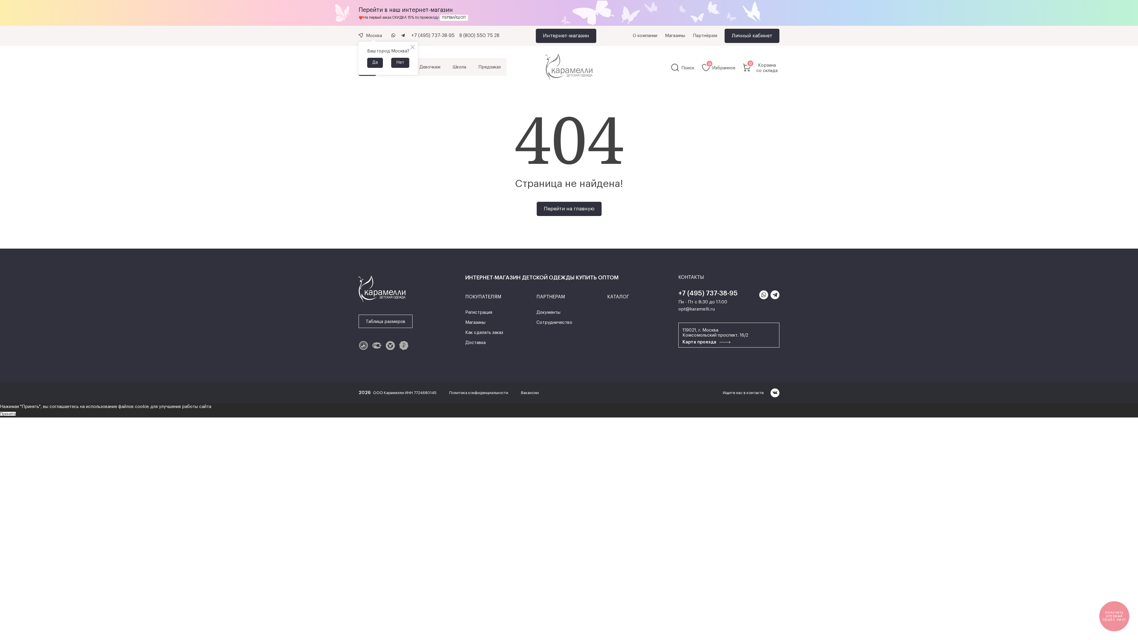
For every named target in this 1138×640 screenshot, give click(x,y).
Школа (459, 67)
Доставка (475, 342)
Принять (8, 414)
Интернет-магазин (566, 35)
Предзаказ (489, 67)
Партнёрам (705, 35)
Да (375, 62)
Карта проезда (700, 342)
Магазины (675, 35)
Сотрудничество (554, 322)
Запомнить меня (525, 237)
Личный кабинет (752, 35)
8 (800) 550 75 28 (479, 35)
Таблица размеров (385, 321)
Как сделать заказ (484, 332)
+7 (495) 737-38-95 (433, 35)
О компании (645, 35)
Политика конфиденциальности (479, 393)
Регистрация (478, 312)
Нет (400, 62)
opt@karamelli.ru (696, 309)
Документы (548, 312)
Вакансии (530, 393)
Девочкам (429, 67)
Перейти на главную (569, 208)
